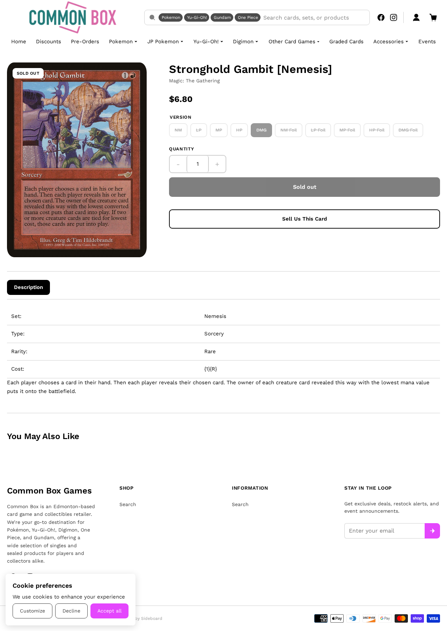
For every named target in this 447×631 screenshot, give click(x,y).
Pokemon (171, 17)
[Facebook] (381, 17)
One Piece (248, 17)
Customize (32, 611)
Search (127, 504)
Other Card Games (292, 41)
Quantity (181, 148)
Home (18, 41)
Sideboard (151, 618)
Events (427, 41)
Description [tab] (28, 287)
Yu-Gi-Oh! (197, 17)
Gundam (222, 17)
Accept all (109, 611)
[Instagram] (393, 17)
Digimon (243, 41)
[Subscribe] (432, 531)
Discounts (48, 41)
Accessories (388, 41)
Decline (71, 611)
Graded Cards (346, 41)
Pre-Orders (85, 41)
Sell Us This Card (304, 219)
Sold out (304, 187)
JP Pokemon (163, 41)
